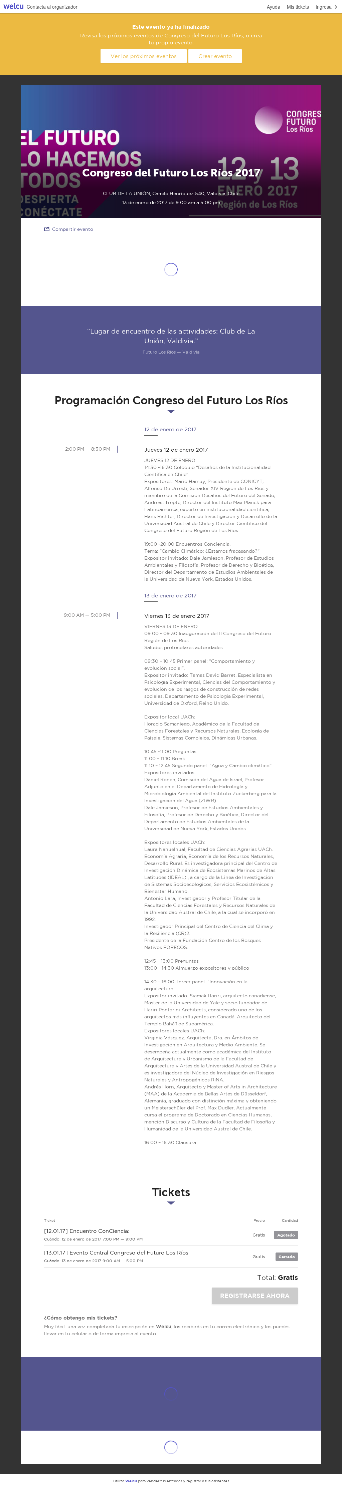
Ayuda (273, 6)
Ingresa (324, 6)
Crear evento (215, 56)
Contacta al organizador (52, 6)
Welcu (13, 7)
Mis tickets (298, 6)
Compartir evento (72, 229)
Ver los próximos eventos (144, 56)
